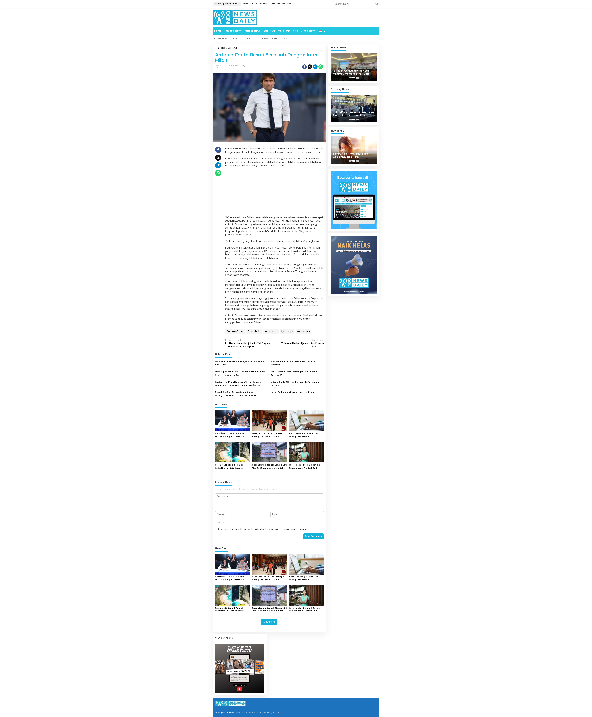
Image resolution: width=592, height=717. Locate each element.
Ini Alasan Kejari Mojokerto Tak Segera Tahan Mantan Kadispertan (247, 343)
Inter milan (270, 331)
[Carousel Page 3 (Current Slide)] (357, 77)
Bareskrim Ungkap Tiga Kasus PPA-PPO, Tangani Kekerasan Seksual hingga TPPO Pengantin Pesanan (231, 435)
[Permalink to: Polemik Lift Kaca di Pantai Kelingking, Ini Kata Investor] (232, 452)
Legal (276, 712)
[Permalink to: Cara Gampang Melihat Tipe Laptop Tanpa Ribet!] (306, 420)
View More (269, 621)
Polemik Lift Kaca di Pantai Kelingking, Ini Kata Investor (229, 466)
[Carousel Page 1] (350, 77)
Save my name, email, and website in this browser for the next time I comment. (263, 529)
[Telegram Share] (315, 66)
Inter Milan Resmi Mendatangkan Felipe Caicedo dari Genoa (240, 363)
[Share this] (304, 66)
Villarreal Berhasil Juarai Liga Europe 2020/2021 (302, 343)
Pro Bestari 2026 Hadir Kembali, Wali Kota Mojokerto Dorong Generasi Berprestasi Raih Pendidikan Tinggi (352, 155)
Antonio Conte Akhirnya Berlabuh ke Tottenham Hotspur (295, 383)
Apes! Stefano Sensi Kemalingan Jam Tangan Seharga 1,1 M (294, 373)
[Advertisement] (274, 191)
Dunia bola (254, 331)
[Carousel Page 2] (353, 77)
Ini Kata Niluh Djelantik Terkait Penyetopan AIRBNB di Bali (304, 466)
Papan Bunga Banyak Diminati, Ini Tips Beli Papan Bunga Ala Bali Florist (269, 467)
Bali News (219, 68)
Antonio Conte (235, 331)
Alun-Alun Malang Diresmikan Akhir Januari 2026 (353, 72)
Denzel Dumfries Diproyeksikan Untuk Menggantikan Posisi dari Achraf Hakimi (235, 394)
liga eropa (287, 331)
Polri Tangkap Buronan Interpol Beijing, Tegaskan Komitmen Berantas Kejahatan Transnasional (268, 435)
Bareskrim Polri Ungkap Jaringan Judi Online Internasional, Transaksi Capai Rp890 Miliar (352, 114)
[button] (376, 3)
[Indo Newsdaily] (235, 17)
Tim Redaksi (264, 712)
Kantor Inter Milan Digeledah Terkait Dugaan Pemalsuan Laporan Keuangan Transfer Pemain (239, 383)
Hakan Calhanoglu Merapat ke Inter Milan (292, 392)
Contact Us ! (250, 712)
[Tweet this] (310, 66)
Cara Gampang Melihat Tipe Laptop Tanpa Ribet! (303, 435)
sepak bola (303, 331)
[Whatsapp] (320, 66)
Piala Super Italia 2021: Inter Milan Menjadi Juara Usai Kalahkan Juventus (240, 373)
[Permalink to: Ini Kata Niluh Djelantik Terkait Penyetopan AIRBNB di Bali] (306, 452)
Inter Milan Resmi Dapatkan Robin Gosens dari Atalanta (294, 363)
